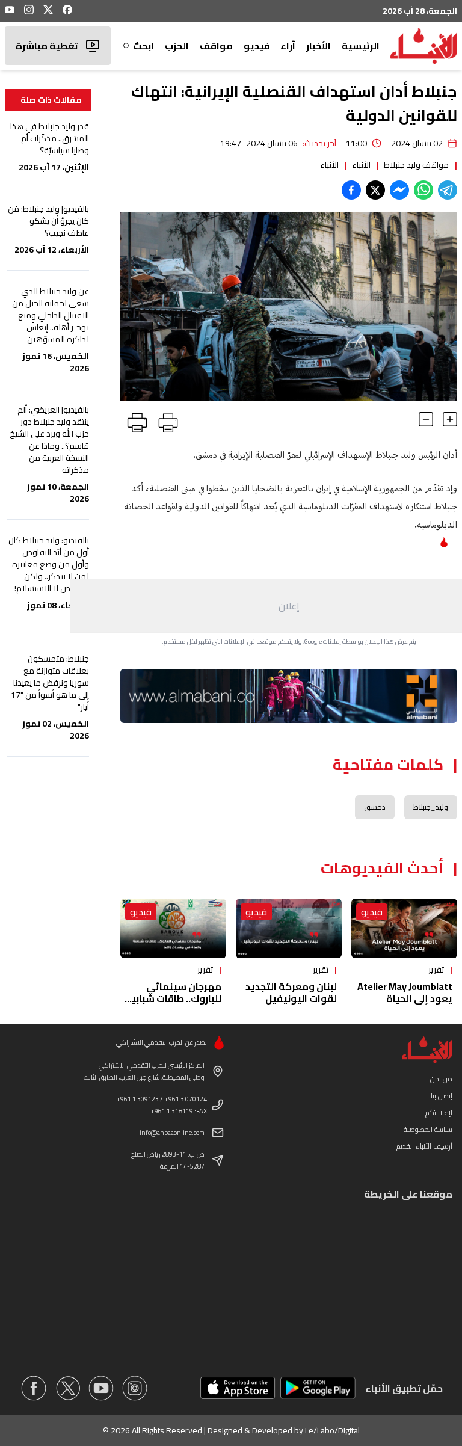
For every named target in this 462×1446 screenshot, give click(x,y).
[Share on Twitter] (375, 190)
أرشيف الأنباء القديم (424, 1146)
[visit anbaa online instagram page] (134, 1388)
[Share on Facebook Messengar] (399, 190)
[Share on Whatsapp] (423, 190)
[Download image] (131, 390)
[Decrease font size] (426, 419)
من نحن (441, 1079)
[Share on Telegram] (447, 190)
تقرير (436, 969)
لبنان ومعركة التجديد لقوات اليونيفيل (291, 992)
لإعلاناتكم (438, 1112)
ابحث (143, 46)
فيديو (257, 46)
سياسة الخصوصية (428, 1129)
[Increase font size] (450, 419)
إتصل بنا (441, 1096)
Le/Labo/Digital (332, 1430)
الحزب (177, 46)
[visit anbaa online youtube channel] (101, 1388)
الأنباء (361, 165)
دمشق (375, 807)
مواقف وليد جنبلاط (416, 165)
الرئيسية (361, 46)
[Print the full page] (166, 420)
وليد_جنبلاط (430, 807)
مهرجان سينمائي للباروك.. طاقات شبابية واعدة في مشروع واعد (173, 998)
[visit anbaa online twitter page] (67, 1388)
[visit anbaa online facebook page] (33, 1388)
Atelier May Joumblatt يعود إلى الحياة (404, 992)
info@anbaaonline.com (172, 1133)
